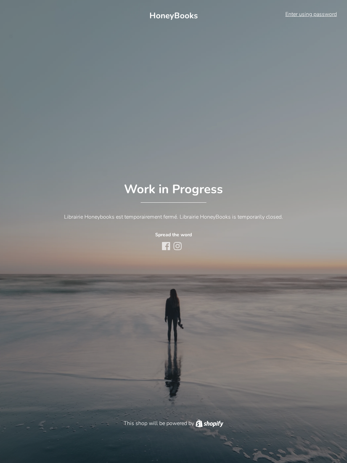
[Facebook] (166, 247)
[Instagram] (178, 247)
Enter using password (311, 14)
